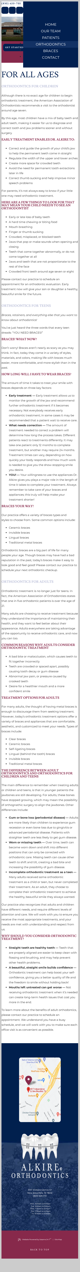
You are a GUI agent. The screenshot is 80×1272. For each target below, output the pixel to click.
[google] (12, 10)
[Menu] (72, 6)
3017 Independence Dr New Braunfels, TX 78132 (39, 1191)
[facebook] (5, 10)
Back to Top (39, 1249)
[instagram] (19, 10)
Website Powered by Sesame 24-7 (36, 1239)
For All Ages (18, 29)
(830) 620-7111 (11, 3)
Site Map (58, 1239)
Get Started (14, 47)
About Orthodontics (13, 26)
